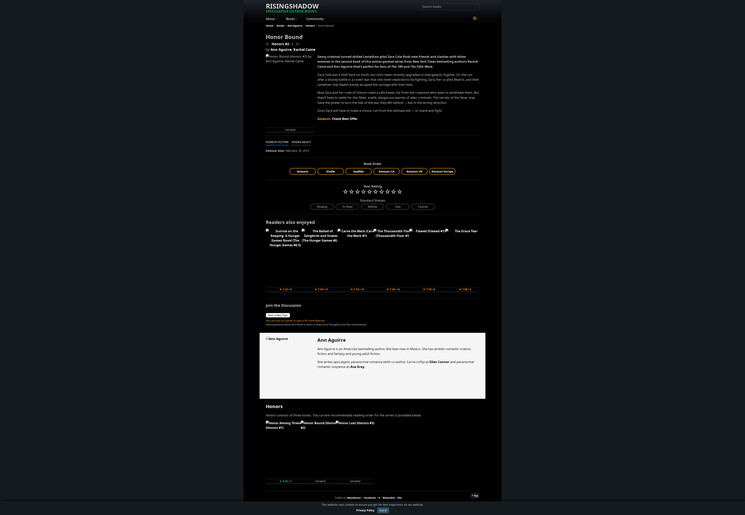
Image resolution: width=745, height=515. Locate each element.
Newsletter (354, 497)
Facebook (370, 497)
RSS (400, 497)
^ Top (475, 495)
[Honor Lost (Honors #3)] (297, 44)
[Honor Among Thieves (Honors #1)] (267, 44)
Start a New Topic (278, 315)
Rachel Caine (304, 49)
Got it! (383, 510)
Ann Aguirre (281, 49)
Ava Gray (357, 367)
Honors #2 (280, 44)
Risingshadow (292, 8)
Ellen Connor (439, 362)
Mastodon (389, 497)
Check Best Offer (345, 119)
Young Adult (301, 142)
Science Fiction (277, 142)
